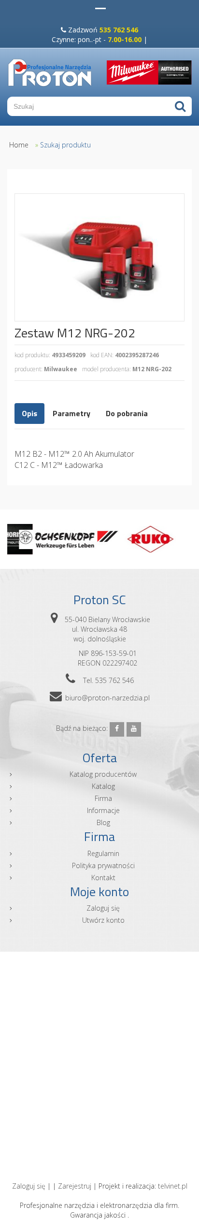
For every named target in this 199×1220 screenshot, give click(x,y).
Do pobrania (127, 413)
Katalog (103, 786)
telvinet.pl (172, 1186)
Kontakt (103, 877)
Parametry (71, 413)
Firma (103, 798)
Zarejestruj (74, 1186)
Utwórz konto (103, 920)
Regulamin (103, 853)
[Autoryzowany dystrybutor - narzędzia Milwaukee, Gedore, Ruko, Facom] (49, 72)
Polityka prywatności (103, 865)
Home (18, 144)
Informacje (103, 810)
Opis (29, 413)
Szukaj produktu (65, 144)
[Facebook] (117, 729)
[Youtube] (134, 729)
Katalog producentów (103, 774)
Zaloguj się (103, 908)
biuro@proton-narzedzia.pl (107, 697)
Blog (103, 822)
